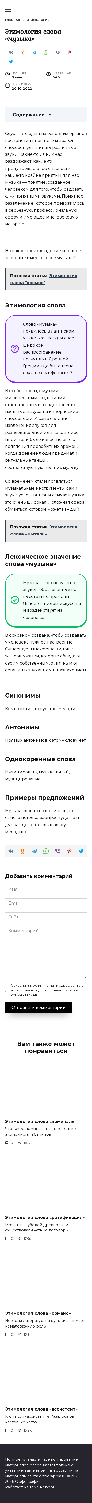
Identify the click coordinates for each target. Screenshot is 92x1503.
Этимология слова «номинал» (39, 1121)
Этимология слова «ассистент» (41, 1409)
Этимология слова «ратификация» (45, 1217)
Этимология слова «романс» (38, 1313)
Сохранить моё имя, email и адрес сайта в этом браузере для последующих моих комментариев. (47, 990)
